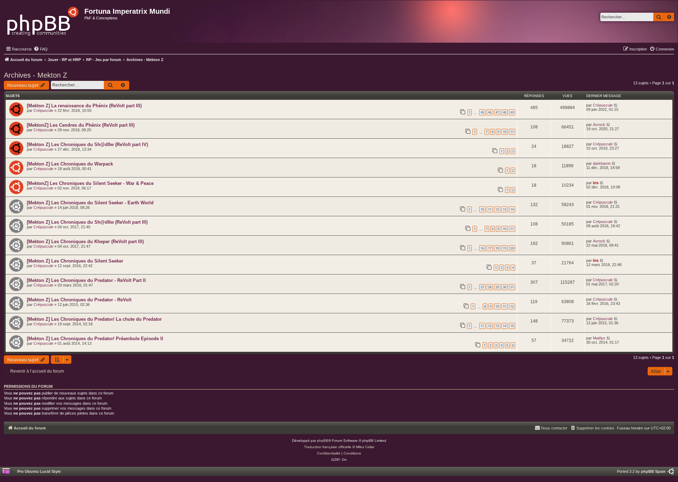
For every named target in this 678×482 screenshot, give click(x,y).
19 (504, 248)
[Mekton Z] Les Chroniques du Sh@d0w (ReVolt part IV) (87, 144)
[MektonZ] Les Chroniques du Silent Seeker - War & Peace (90, 183)
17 (490, 248)
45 (482, 112)
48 (504, 112)
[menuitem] (41, 49)
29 (497, 287)
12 (497, 209)
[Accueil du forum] (43, 19)
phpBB (322, 440)
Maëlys (599, 338)
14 (512, 209)
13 (504, 209)
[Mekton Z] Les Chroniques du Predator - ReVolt (79, 299)
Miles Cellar (365, 447)
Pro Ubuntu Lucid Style (39, 471)
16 (482, 248)
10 (504, 131)
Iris (596, 183)
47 (497, 112)
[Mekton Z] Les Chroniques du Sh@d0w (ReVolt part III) (87, 222)
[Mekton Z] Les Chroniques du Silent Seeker (75, 261)
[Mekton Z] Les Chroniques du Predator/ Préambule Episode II (95, 338)
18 (497, 248)
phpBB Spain (653, 471)
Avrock (599, 124)
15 (512, 326)
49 (512, 112)
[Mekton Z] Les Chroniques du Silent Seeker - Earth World (90, 202)
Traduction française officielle (327, 447)
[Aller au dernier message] (616, 105)
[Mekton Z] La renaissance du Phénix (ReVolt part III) (84, 105)
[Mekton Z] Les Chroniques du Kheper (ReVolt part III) (85, 241)
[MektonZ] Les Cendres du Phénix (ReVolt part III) (81, 125)
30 (504, 287)
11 (512, 131)
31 (512, 287)
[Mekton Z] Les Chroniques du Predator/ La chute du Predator (94, 319)
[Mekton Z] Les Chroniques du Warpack (70, 164)
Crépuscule (43, 110)
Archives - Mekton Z (35, 75)
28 (490, 287)
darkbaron (602, 163)
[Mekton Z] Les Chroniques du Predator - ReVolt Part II (86, 280)
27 (482, 287)
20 (512, 248)
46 (490, 112)
